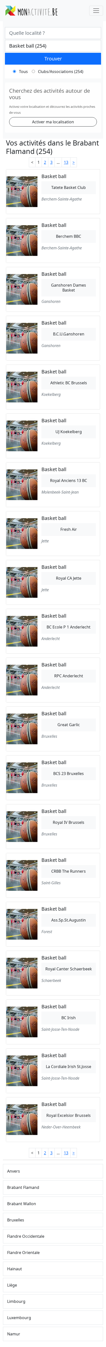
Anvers (13, 1171)
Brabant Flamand (23, 1187)
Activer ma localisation (53, 122)
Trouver (53, 58)
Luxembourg (19, 1317)
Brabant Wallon (21, 1203)
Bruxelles (15, 1220)
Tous (23, 71)
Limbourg (16, 1301)
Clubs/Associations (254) (60, 71)
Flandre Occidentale (25, 1236)
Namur (13, 1334)
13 (66, 162)
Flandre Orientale (23, 1252)
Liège (12, 1285)
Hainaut (14, 1269)
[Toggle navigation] (96, 11)
